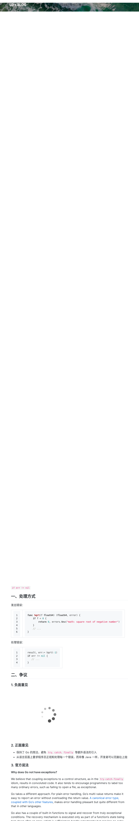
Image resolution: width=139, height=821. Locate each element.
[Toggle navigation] (128, 5)
